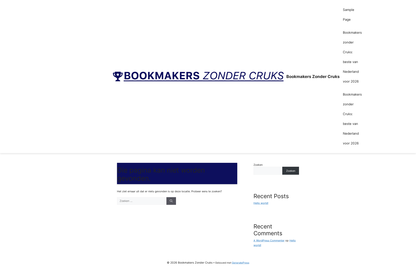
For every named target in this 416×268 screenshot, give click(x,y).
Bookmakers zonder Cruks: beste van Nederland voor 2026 (352, 57)
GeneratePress (240, 262)
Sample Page (348, 14)
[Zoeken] (171, 201)
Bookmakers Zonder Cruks (313, 76)
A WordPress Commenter (269, 240)
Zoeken (258, 164)
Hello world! (261, 203)
